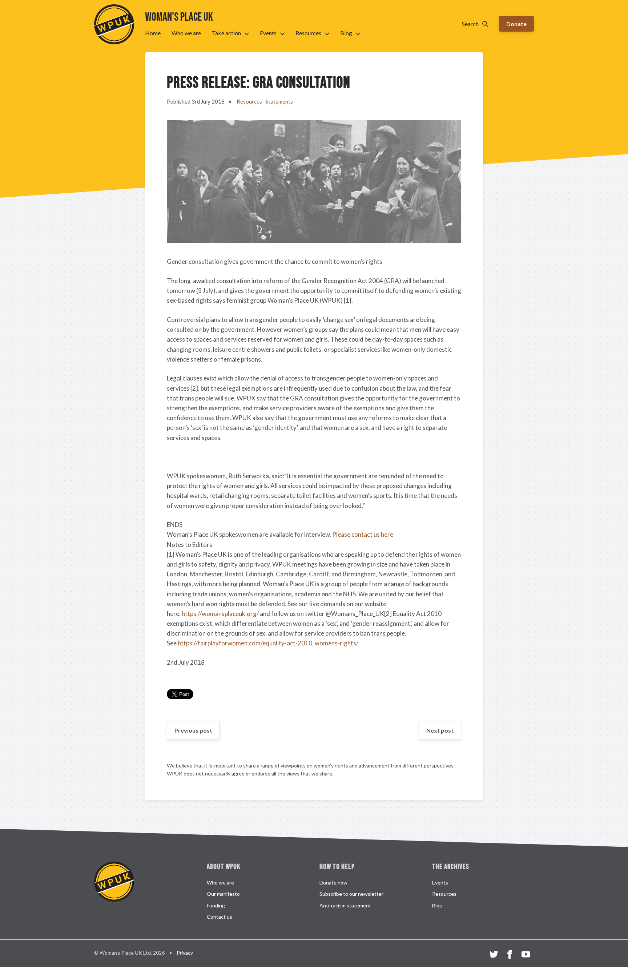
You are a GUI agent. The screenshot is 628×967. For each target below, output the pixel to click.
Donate (516, 23)
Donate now (333, 882)
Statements (279, 101)
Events (268, 32)
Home (153, 32)
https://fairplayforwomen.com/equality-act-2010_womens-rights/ (268, 643)
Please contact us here (362, 534)
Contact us (219, 917)
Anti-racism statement (345, 905)
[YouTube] (526, 955)
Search (470, 23)
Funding (216, 905)
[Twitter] (494, 955)
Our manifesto (223, 894)
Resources (308, 32)
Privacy (185, 953)
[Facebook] (510, 955)
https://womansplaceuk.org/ (220, 613)
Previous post (193, 730)
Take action (226, 32)
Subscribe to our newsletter (351, 894)
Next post (440, 730)
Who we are (186, 32)
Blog (346, 32)
